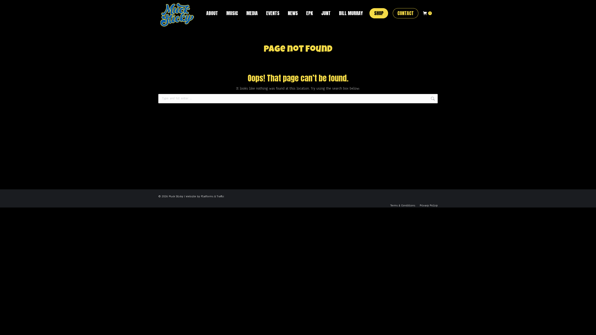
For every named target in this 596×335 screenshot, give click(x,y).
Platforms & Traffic (212, 196)
